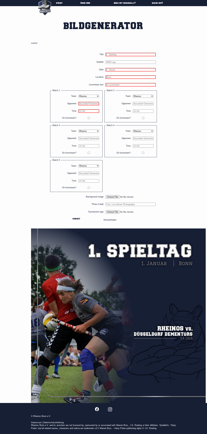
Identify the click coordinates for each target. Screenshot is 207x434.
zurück (34, 43)
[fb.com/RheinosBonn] (97, 409)
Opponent (71, 104)
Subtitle (100, 62)
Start (59, 3)
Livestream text (96, 85)
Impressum (36, 422)
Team (73, 96)
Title (101, 54)
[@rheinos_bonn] (110, 409)
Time (74, 111)
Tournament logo (96, 212)
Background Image (95, 197)
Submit (76, 219)
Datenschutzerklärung (53, 422)
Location (100, 77)
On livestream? (69, 118)
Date (101, 70)
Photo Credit (98, 204)
